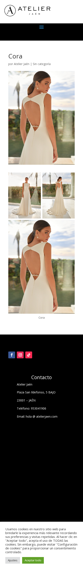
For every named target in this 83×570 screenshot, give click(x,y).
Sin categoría (42, 64)
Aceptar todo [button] (33, 560)
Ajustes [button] (12, 560)
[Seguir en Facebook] (11, 355)
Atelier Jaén (21, 64)
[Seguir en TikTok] (28, 355)
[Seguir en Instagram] (20, 355)
